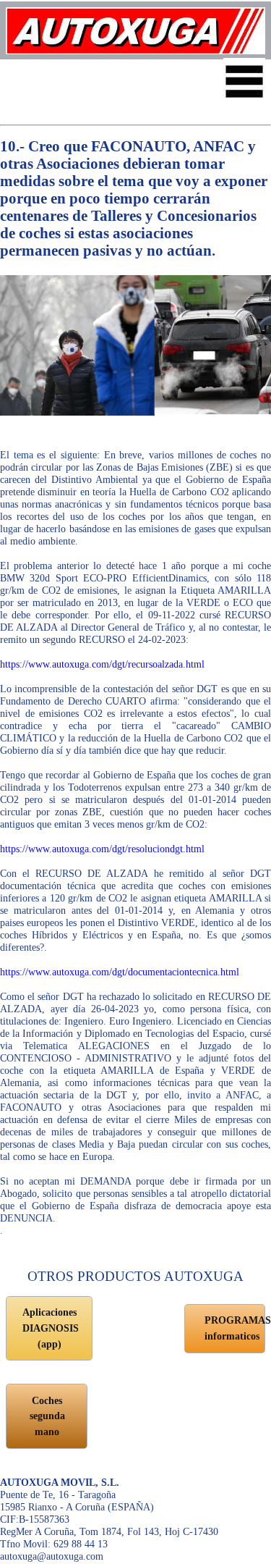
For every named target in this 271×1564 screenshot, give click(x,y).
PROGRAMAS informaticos (235, 1328)
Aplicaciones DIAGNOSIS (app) (50, 1327)
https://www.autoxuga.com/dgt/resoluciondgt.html (102, 848)
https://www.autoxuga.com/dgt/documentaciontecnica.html (119, 972)
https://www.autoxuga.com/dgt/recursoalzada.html (102, 664)
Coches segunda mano (47, 1416)
